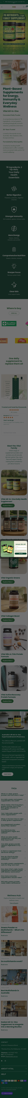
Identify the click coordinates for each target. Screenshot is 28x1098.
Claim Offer (21, 553)
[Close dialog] (26, 541)
